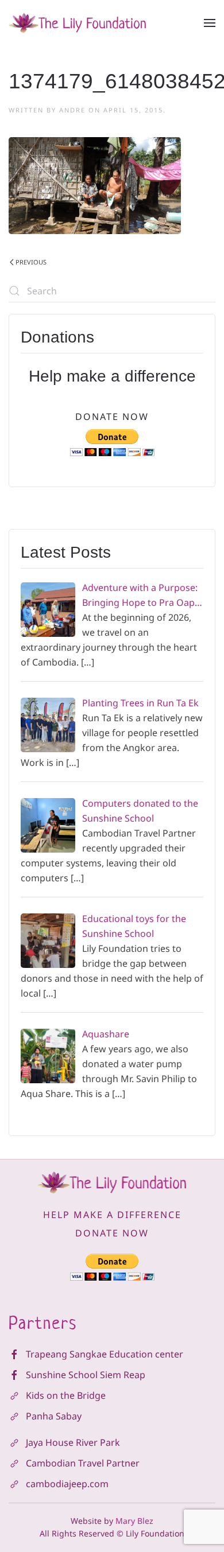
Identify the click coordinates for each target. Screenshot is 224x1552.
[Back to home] (77, 23)
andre (72, 110)
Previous (31, 262)
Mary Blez (134, 1520)
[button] (209, 23)
